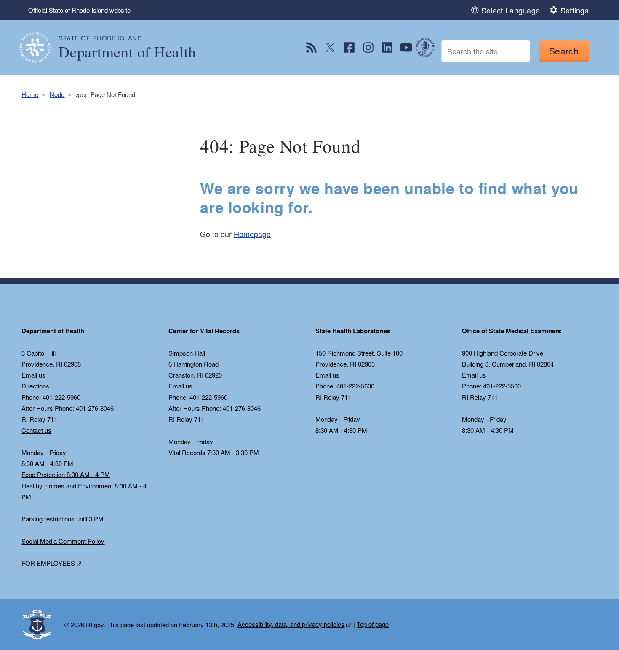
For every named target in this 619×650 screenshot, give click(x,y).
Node (57, 94)
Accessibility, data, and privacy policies (290, 624)
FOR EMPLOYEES (48, 562)
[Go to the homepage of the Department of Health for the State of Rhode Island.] (40, 47)
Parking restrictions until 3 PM (62, 518)
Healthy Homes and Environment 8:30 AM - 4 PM (84, 491)
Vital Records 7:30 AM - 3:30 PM (213, 452)
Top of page (373, 624)
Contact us (36, 430)
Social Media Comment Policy (62, 541)
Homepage (252, 233)
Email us (33, 374)
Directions (35, 385)
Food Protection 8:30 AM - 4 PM (65, 474)
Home (29, 94)
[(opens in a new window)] (311, 47)
